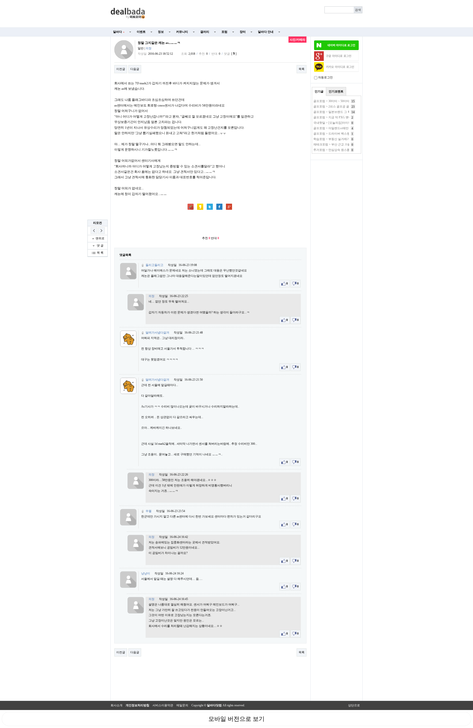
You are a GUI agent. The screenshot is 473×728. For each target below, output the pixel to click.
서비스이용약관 (162, 705)
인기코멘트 (336, 91)
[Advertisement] (257, 13)
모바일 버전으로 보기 (236, 719)
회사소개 (116, 705)
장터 (243, 32)
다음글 (134, 69)
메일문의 (182, 705)
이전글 (120, 69)
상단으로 (354, 705)
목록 (301, 69)
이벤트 (141, 32)
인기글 (319, 91)
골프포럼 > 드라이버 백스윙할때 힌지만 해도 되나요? (348, 133)
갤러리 (204, 32)
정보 (161, 32)
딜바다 (118, 32)
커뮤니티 (182, 32)
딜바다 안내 (265, 32)
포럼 (224, 32)
